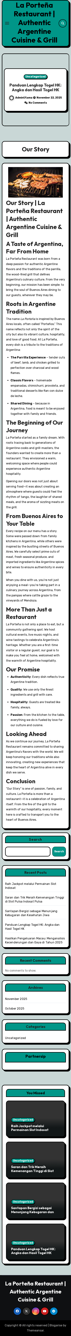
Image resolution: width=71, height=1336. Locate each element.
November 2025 (16, 999)
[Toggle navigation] (7, 23)
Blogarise (56, 1325)
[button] (64, 89)
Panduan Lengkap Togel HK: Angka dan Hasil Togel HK (33, 1251)
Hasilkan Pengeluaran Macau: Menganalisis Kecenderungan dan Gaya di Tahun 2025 (36, 87)
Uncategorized (37, 74)
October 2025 (14, 1008)
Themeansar (35, 1330)
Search (35, 839)
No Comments (39, 105)
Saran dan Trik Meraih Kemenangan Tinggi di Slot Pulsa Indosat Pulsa (32, 1171)
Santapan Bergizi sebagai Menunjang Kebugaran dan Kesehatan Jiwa (32, 1212)
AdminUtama (25, 100)
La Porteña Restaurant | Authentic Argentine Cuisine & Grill (34, 22)
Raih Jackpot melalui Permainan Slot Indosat (29, 1128)
